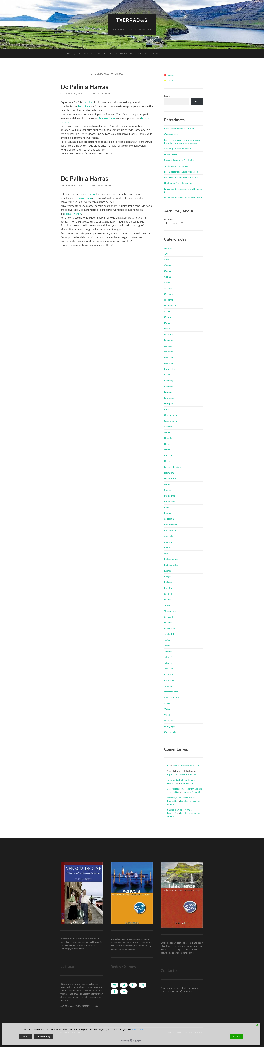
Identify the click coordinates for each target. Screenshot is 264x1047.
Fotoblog (168, 392)
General (168, 426)
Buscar (167, 96)
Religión (168, 582)
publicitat (168, 542)
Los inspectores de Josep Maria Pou (181, 171)
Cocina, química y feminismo (177, 148)
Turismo (168, 685)
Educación (169, 363)
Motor (167, 484)
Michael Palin (107, 118)
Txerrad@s (132, 20)
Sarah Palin (84, 106)
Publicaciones (170, 524)
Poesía (167, 507)
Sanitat (167, 599)
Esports (167, 374)
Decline (25, 1036)
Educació (168, 357)
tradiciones (169, 674)
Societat (168, 622)
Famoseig (168, 380)
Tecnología (169, 651)
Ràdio (167, 547)
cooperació (169, 299)
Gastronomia (170, 415)
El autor (65, 54)
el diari (89, 102)
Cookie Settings (43, 1036)
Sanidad (168, 593)
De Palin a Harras (84, 86)
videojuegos (170, 726)
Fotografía (169, 397)
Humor (167, 443)
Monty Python (72, 213)
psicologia (169, 518)
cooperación (170, 305)
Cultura (167, 317)
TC (87, 94)
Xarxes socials (170, 732)
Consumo (168, 294)
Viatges (167, 709)
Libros (167, 461)
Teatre (167, 639)
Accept (236, 1036)
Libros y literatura (172, 467)
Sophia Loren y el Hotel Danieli (187, 765)
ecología (168, 345)
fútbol (167, 409)
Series (167, 605)
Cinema (167, 265)
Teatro (167, 645)
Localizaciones (171, 478)
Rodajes (168, 588)
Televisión (169, 668)
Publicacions (170, 530)
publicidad (169, 536)
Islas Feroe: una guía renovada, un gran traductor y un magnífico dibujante (182, 141)
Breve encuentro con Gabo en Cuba (181, 177)
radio (166, 553)
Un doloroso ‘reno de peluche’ (178, 183)
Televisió (168, 657)
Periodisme (169, 495)
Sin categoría (170, 611)
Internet (168, 455)
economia (168, 351)
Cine (166, 259)
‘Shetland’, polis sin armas (176, 166)
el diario (90, 194)
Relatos (142, 54)
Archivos (168, 219)
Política (167, 513)
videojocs (168, 720)
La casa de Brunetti (191, 792)
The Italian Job (187, 783)
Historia (168, 438)
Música (167, 490)
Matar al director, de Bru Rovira (179, 160)
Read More (137, 1029)
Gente (167, 432)
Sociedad (168, 616)
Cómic (167, 282)
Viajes (155, 54)
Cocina (167, 276)
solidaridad (169, 628)
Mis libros (83, 54)
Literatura (169, 472)
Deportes (168, 334)
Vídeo (167, 714)
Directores (169, 340)
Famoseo (168, 386)
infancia (168, 449)
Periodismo (169, 501)
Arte (166, 253)
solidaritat (169, 634)
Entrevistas (125, 54)
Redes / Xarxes (171, 559)
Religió (167, 576)
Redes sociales (171, 565)
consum (168, 288)
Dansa (167, 322)
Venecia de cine (103, 54)
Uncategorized (171, 691)
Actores (168, 248)
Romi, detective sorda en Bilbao (179, 128)
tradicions (169, 680)
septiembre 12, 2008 (71, 94)
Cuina (167, 311)
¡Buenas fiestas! (171, 134)
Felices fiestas (170, 154)
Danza (167, 328)
